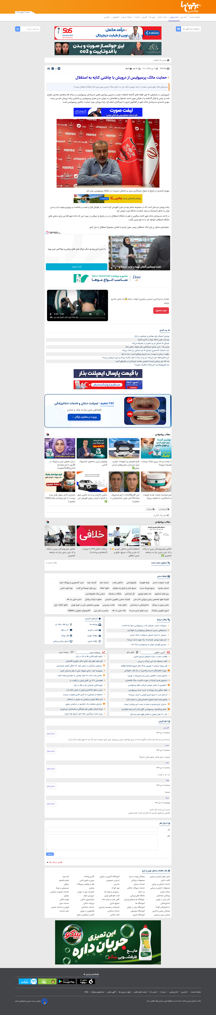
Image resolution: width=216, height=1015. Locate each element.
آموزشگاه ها (140, 903)
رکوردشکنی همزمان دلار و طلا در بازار (88, 685)
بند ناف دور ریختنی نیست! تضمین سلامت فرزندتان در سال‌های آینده (142, 361)
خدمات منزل (64, 903)
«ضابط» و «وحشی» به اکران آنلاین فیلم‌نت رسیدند (83, 694)
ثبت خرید (76, 267)
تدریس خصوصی (112, 880)
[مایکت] (28, 982)
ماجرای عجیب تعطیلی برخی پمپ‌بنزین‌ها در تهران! (147, 675)
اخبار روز (184, 17)
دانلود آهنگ (104, 588)
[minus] (53, 68)
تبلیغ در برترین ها (125, 992)
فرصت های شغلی (140, 992)
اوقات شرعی (93, 641)
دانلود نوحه (122, 605)
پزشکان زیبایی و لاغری (161, 911)
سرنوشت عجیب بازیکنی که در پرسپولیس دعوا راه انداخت (144, 625)
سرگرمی (107, 17)
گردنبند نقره (91, 582)
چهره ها (152, 17)
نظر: (168, 836)
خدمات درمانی (139, 884)
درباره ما (163, 992)
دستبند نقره (104, 582)
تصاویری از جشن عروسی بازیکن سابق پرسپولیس (147, 685)
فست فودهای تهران (111, 895)
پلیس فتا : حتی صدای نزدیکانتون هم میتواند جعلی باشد (147, 346)
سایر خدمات (64, 911)
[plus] (59, 68)
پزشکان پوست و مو (137, 876)
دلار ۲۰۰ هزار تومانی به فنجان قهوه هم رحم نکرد (148, 714)
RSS (86, 992)
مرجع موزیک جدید (147, 588)
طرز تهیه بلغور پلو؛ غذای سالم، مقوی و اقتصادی (84, 661)
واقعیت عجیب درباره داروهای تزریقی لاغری (150, 656)
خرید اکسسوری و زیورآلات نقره (72, 582)
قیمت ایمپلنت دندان (161, 582)
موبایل (66, 895)
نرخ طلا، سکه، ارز (62, 624)
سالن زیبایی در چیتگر (160, 605)
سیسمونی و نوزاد (62, 888)
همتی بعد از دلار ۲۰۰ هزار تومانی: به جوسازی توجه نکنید (80, 675)
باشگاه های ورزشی (137, 895)
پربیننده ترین (95, 652)
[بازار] (47, 982)
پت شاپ (141, 892)
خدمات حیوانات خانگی (136, 888)
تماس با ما (153, 992)
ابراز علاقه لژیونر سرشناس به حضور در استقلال (85, 699)
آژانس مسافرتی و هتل (85, 914)
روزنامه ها (94, 624)
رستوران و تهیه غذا (111, 892)
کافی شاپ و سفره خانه (110, 899)
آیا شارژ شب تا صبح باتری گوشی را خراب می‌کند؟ (148, 694)
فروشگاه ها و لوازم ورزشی (134, 899)
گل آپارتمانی (129, 593)
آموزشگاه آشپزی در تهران (109, 876)
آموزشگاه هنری (139, 914)
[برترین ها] (190, 7)
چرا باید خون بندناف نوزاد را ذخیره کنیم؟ (153, 339)
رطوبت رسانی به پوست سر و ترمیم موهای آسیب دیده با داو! (145, 354)
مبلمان (91, 888)
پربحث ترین (64, 652)
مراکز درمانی (165, 892)
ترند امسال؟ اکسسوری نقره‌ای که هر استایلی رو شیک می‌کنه (145, 350)
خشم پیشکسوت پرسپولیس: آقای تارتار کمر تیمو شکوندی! (144, 709)
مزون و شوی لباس (87, 880)
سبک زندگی (163, 17)
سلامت (137, 17)
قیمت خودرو (93, 630)
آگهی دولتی (111, 992)
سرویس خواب (88, 895)
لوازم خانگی (64, 899)
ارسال (49, 854)
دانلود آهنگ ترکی (61, 605)
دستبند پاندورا (163, 588)
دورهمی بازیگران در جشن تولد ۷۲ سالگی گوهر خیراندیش (79, 665)
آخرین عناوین (159, 652)
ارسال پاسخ (51, 733)
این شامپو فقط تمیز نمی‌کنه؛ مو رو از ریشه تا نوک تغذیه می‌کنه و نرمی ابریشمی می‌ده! (135, 357)
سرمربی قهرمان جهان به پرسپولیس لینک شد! (148, 644)
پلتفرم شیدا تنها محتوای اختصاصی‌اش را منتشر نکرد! (146, 699)
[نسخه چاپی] (49, 68)
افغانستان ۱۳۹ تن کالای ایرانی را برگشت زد (86, 680)
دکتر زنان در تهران (163, 899)
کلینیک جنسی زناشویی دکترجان (117, 599)
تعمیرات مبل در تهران (85, 892)
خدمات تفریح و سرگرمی (59, 892)
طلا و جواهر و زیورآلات (85, 884)
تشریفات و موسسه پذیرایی (109, 907)
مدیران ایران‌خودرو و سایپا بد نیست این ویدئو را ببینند (145, 704)
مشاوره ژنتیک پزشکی (93, 599)
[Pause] (111, 268)
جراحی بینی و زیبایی (162, 914)
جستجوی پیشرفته (97, 992)
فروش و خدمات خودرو (60, 907)
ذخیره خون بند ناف (74, 599)
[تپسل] (47, 232)
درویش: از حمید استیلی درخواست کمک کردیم (148, 635)
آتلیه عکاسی (114, 914)
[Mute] (115, 268)
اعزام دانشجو (64, 880)
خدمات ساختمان (87, 907)
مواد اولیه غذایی (66, 588)
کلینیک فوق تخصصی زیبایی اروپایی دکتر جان (151, 599)
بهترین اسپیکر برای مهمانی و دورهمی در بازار (151, 336)
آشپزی (145, 17)
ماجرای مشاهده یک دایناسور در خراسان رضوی (84, 704)
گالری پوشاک (89, 876)
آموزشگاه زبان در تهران (136, 907)
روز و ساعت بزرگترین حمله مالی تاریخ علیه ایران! (84, 713)
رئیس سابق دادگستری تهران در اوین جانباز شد (84, 690)
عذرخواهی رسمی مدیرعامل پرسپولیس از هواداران (146, 630)
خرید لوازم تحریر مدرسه (138, 610)
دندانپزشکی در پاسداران (139, 605)
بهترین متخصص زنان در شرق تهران (85, 605)
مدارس (116, 884)
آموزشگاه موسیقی (138, 911)
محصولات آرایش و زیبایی (160, 888)
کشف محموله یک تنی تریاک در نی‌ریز (152, 661)
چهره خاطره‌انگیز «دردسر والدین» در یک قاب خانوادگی (145, 670)
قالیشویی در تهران (87, 911)
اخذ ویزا (66, 876)
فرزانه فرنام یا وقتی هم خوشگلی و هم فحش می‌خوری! (81, 709)
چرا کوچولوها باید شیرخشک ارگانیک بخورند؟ (151, 364)
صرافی (66, 884)
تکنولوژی (116, 17)
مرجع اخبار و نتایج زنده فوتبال (124, 588)
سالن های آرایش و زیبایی (160, 876)
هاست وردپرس (109, 605)
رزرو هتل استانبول (162, 593)
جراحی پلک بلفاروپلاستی (95, 593)
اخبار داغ (130, 652)
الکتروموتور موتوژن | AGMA (79, 610)
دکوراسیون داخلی (87, 899)
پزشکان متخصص (163, 895)
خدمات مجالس (113, 911)
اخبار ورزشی (174, 17)
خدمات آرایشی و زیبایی (161, 884)
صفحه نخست (194, 17)
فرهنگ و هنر (127, 17)
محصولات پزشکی (138, 880)
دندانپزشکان (165, 903)
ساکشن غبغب (117, 582)
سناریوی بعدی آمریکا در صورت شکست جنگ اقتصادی (146, 680)
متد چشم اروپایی (144, 593)
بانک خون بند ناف (119, 610)
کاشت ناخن (165, 880)
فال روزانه (65, 635)
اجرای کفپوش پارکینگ (160, 610)
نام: (169, 829)
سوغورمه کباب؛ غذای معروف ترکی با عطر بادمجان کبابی (81, 670)
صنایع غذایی (114, 903)
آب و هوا (65, 630)
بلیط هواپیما (144, 582)
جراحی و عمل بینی (101, 610)
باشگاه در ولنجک (114, 593)
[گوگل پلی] (66, 982)
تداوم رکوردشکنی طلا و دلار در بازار (89, 656)
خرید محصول (161, 310)
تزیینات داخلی (88, 903)
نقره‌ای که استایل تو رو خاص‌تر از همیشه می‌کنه (150, 343)
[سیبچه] (86, 982)
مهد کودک (115, 888)
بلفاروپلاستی (131, 582)
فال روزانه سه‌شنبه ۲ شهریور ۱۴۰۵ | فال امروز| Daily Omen (144, 666)
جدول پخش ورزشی (61, 641)
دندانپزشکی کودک (162, 907)
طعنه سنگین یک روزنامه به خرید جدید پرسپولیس (147, 690)
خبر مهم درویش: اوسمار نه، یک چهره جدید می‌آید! (146, 639)
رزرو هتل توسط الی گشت (86, 588)
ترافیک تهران (92, 635)
